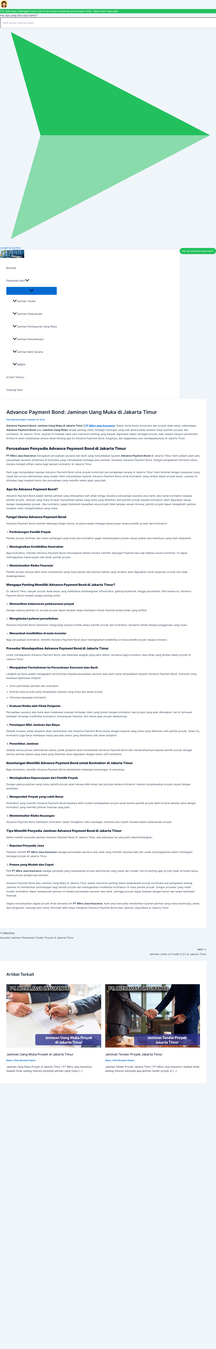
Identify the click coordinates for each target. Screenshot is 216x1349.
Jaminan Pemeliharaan (30, 339)
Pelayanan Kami (15, 280)
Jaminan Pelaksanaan (29, 313)
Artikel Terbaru (15, 377)
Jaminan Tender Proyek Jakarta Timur (133, 1054)
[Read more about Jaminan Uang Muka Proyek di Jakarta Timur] (53, 1046)
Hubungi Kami (14, 389)
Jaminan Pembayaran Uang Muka (37, 326)
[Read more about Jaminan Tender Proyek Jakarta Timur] (152, 1046)
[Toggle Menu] (31, 290)
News (9, 1060)
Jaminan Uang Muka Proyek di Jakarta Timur (39, 1054)
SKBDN (21, 364)
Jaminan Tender (26, 301)
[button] (27, 280)
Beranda (11, 267)
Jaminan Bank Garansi (30, 351)
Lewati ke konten (10, 247)
